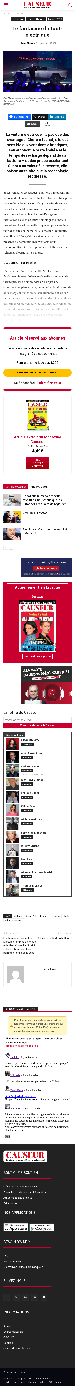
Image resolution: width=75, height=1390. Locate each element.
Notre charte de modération (22, 1045)
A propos (8, 1326)
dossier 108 (31, 916)
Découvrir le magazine (37, 656)
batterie (18, 916)
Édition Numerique (37, 461)
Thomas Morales (32, 885)
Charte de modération (16, 1348)
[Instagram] (16, 1297)
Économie (19, 13)
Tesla (66, 916)
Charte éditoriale (13, 1331)
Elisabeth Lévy (30, 740)
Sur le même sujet (16, 487)
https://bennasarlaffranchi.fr (32, 774)
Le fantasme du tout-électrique (37, 31)
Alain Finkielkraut (32, 753)
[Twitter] (34, 1297)
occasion (55, 916)
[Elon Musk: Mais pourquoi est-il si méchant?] (12, 534)
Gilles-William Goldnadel (36, 872)
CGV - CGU (9, 1337)
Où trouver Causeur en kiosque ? (23, 1267)
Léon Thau (26, 43)
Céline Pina (28, 806)
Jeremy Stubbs (30, 845)
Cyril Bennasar (30, 766)
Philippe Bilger (30, 793)
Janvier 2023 (55, 19)
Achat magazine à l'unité (17, 1197)
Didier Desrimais (31, 819)
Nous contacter (12, 1261)
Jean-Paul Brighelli (32, 779)
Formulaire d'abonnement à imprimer (25, 1192)
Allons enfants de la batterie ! (55, 938)
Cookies (8, 1343)
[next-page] (11, 547)
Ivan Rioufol (28, 859)
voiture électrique (13, 920)
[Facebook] (6, 1297)
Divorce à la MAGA (35, 512)
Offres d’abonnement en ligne (21, 1186)
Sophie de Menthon (33, 832)
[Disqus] (37, 1094)
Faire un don (10, 1203)
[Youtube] (44, 1297)
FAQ (6, 1255)
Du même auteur (39, 487)
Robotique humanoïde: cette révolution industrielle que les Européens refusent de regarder (44, 500)
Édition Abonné (35, 19)
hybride (44, 916)
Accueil (6, 13)
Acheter (37, 466)
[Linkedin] (25, 1297)
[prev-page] (5, 547)
